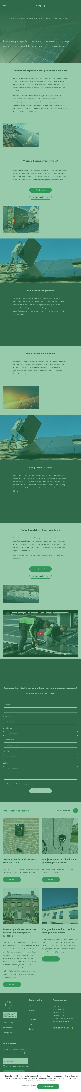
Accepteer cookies (48, 1086)
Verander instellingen (29, 1085)
